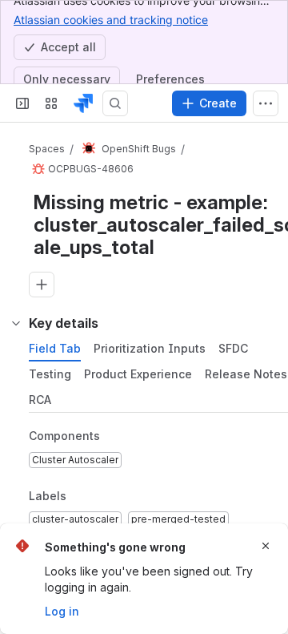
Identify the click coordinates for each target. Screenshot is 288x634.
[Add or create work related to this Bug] (41, 284)
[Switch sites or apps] (51, 103)
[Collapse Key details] (16, 323)
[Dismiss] (265, 545)
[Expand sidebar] (22, 103)
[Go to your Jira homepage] (83, 103)
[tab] (54, 348)
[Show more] (265, 103)
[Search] (115, 103)
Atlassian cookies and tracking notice (111, 19)
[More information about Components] (116, 436)
